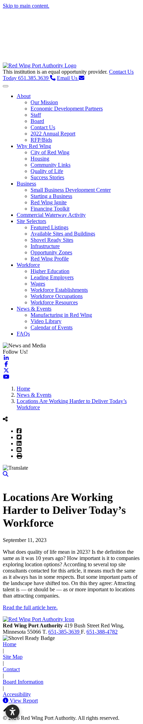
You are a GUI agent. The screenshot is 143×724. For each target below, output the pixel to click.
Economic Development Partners (67, 109)
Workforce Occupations (57, 296)
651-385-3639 (64, 632)
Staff (36, 115)
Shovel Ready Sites (52, 240)
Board (37, 121)
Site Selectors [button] (31, 221)
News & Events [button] (34, 309)
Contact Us (43, 127)
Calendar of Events (52, 327)
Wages (38, 284)
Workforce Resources (54, 302)
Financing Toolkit (50, 209)
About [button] (24, 96)
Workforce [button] (28, 265)
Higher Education (50, 271)
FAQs (23, 334)
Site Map (13, 657)
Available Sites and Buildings (63, 234)
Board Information (23, 682)
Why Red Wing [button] (34, 146)
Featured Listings (49, 227)
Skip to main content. (26, 6)
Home (9, 644)
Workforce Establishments (59, 290)
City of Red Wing (50, 152)
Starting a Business (51, 196)
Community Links (50, 165)
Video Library (46, 321)
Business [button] (26, 184)
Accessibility (17, 694)
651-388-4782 (102, 632)
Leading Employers (52, 277)
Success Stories (47, 177)
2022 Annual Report (53, 134)
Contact (11, 669)
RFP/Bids (41, 140)
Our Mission (44, 102)
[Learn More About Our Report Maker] (6, 701)
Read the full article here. (30, 607)
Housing (40, 159)
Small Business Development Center (71, 190)
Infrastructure (45, 246)
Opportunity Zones (51, 252)
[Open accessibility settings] (12, 711)
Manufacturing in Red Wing (61, 315)
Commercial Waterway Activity (51, 215)
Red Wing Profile (50, 259)
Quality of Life (47, 171)
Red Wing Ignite (49, 202)
